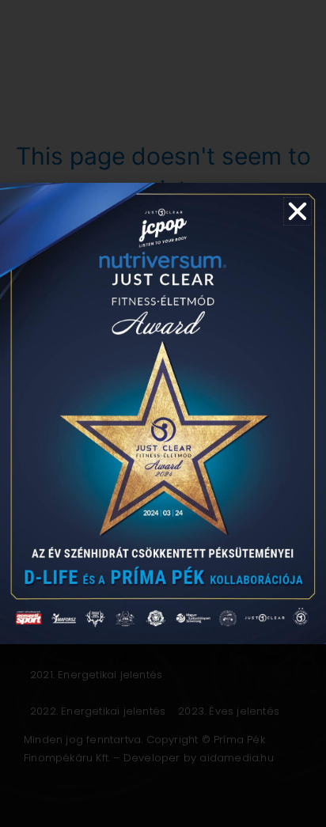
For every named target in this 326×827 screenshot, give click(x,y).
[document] (163, 413)
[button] (297, 211)
